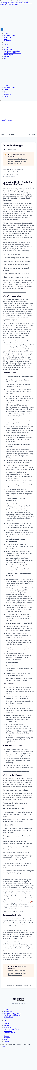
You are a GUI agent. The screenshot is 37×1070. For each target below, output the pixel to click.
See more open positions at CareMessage (18, 985)
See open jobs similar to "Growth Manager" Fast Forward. (17, 162)
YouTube (6, 1041)
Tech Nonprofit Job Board (12, 51)
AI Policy (7, 1024)
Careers (6, 47)
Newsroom (7, 41)
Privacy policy (14, 1003)
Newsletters (8, 49)
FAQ (5, 58)
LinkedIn (6, 1036)
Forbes (6, 1039)
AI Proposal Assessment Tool (16, 3)
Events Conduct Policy (11, 1029)
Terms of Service (9, 1033)
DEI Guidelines (8, 1027)
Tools (5, 39)
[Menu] (0, 100)
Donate (2, 1046)
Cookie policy (22, 1003)
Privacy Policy (8, 1031)
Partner (6, 44)
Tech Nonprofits (9, 35)
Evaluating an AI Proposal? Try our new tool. (15, 3)
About (6, 33)
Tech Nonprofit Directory (12, 53)
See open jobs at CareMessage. (17, 159)
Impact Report (8, 55)
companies (11, 134)
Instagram (7, 1038)
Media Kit (7, 56)
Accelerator (7, 37)
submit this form (7, 120)
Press (5, 1020)
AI (4, 42)
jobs (2, 134)
